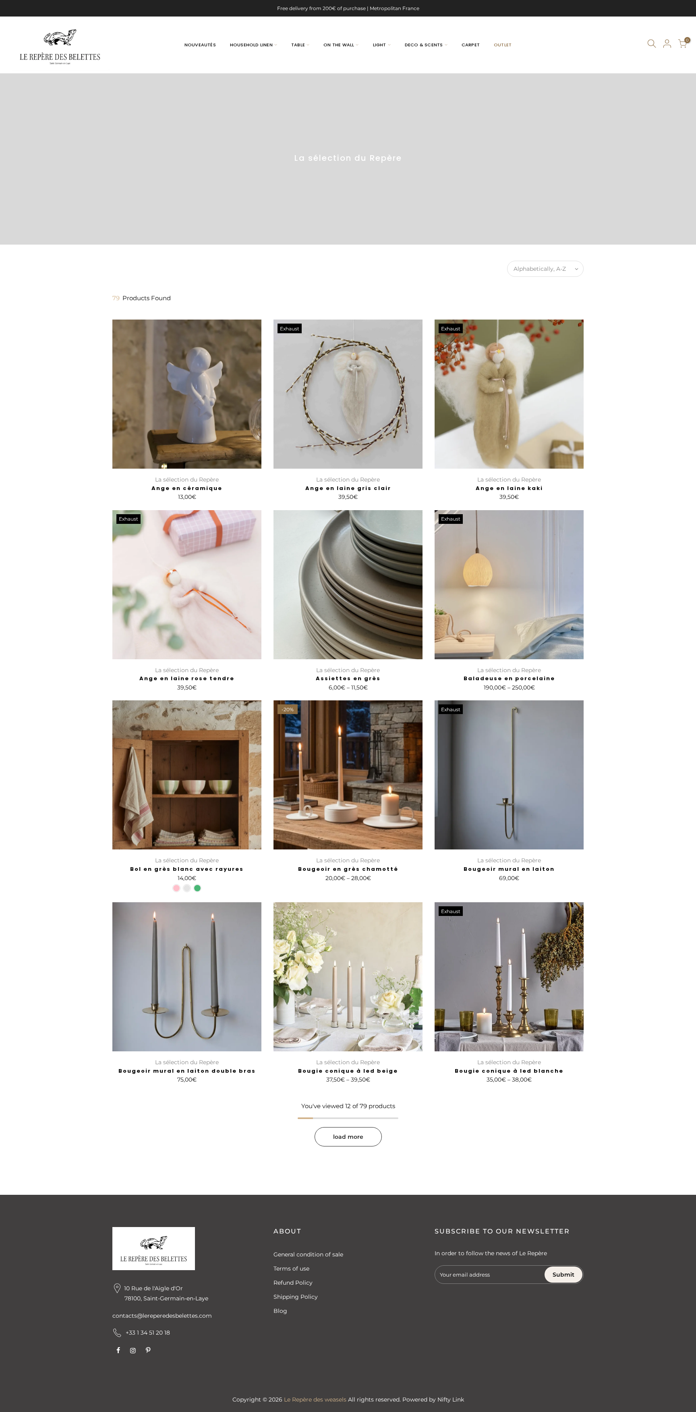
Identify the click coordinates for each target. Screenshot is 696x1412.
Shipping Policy (295, 1296)
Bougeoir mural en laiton (509, 869)
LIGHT (379, 45)
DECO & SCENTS (424, 45)
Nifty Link (450, 1399)
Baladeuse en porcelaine (509, 678)
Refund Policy (293, 1282)
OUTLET (503, 45)
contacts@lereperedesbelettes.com (162, 1315)
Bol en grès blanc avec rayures (187, 869)
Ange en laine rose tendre (186, 678)
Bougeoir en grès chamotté (348, 869)
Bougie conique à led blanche (509, 1071)
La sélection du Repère (187, 479)
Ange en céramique (186, 488)
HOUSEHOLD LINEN (251, 45)
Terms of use (291, 1268)
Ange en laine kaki (509, 488)
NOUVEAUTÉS (200, 45)
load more (348, 1136)
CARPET (471, 45)
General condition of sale (308, 1254)
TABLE (298, 45)
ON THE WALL (338, 45)
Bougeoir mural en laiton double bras (187, 1071)
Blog (280, 1310)
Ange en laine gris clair (348, 488)
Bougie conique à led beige (348, 1071)
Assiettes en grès (348, 678)
